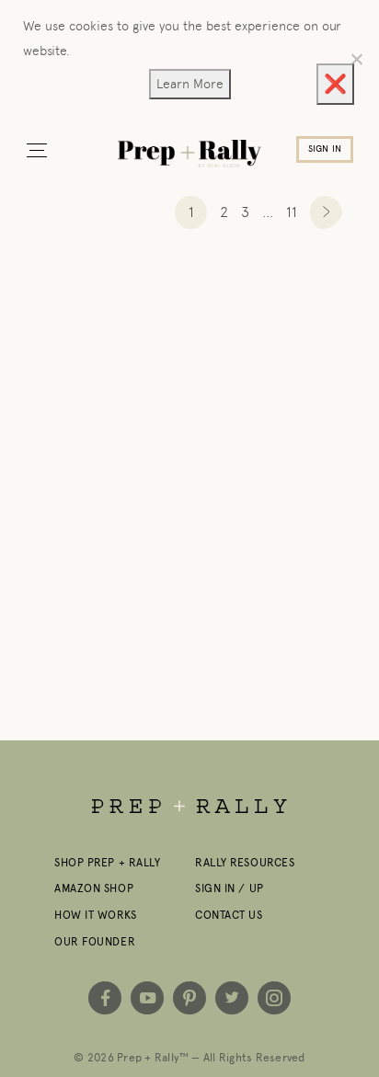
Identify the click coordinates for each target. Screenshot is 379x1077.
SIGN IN (324, 149)
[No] (356, 59)
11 (291, 212)
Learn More (190, 83)
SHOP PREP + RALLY (107, 862)
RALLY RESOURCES (244, 862)
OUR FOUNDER (94, 941)
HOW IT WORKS (95, 915)
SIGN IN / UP (229, 888)
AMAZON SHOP (93, 888)
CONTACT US (229, 915)
